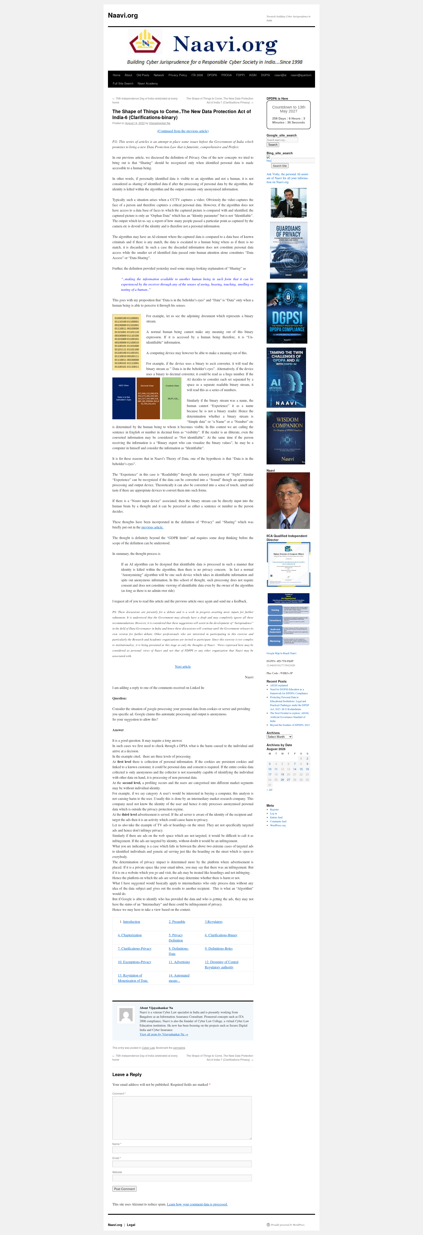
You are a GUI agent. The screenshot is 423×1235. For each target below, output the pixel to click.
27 (288, 779)
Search (272, 144)
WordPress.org (278, 825)
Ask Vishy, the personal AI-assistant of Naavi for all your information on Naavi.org (288, 178)
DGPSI (265, 75)
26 (282, 779)
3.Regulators (214, 921)
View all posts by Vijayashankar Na (164, 1034)
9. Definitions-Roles (219, 948)
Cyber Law (148, 1047)
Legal (131, 1224)
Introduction (131, 921)
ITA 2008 (197, 75)
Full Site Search (123, 83)
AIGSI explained (279, 685)
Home (116, 75)
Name (116, 1144)
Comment (119, 1093)
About (128, 75)
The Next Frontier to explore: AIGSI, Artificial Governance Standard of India (289, 717)
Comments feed (278, 821)
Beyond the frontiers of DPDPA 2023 (290, 725)
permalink (179, 1047)
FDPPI (240, 75)
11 (276, 769)
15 (301, 769)
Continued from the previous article (183, 131)
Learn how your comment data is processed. (197, 1204)
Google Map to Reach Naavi (281, 653)
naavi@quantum (301, 75)
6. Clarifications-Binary (221, 935)
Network (159, 75)
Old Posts (143, 75)
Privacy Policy (178, 75)
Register (274, 809)
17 (269, 774)
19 (282, 774)
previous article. (152, 527)
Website (117, 1172)
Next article (183, 666)
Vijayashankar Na (159, 123)
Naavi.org (123, 15)
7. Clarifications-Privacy (135, 948)
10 (269, 769)
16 (307, 769)
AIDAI (253, 75)
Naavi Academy (148, 83)
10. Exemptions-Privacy (134, 961)
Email (116, 1158)
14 (294, 769)
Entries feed (276, 817)
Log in (273, 813)
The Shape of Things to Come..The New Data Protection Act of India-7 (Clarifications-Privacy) (219, 100)
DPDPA (212, 75)
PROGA (226, 75)
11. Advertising (179, 961)
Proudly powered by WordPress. (288, 1224)
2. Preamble (177, 921)
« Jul (269, 789)
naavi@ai (280, 75)
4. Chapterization (130, 935)
